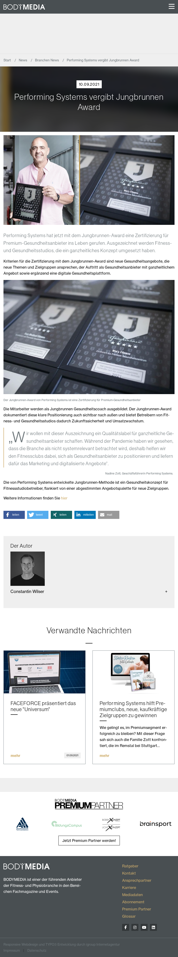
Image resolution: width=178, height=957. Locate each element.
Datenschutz (36, 950)
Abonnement (133, 902)
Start (7, 60)
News (23, 60)
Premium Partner (136, 909)
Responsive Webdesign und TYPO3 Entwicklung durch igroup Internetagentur (61, 944)
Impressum (11, 950)
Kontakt (129, 873)
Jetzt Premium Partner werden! (89, 840)
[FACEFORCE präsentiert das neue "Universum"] (44, 672)
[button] (14, 515)
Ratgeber (130, 866)
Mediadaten (132, 894)
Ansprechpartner (136, 880)
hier (64, 498)
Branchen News (47, 60)
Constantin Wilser (27, 591)
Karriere (129, 887)
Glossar (129, 916)
